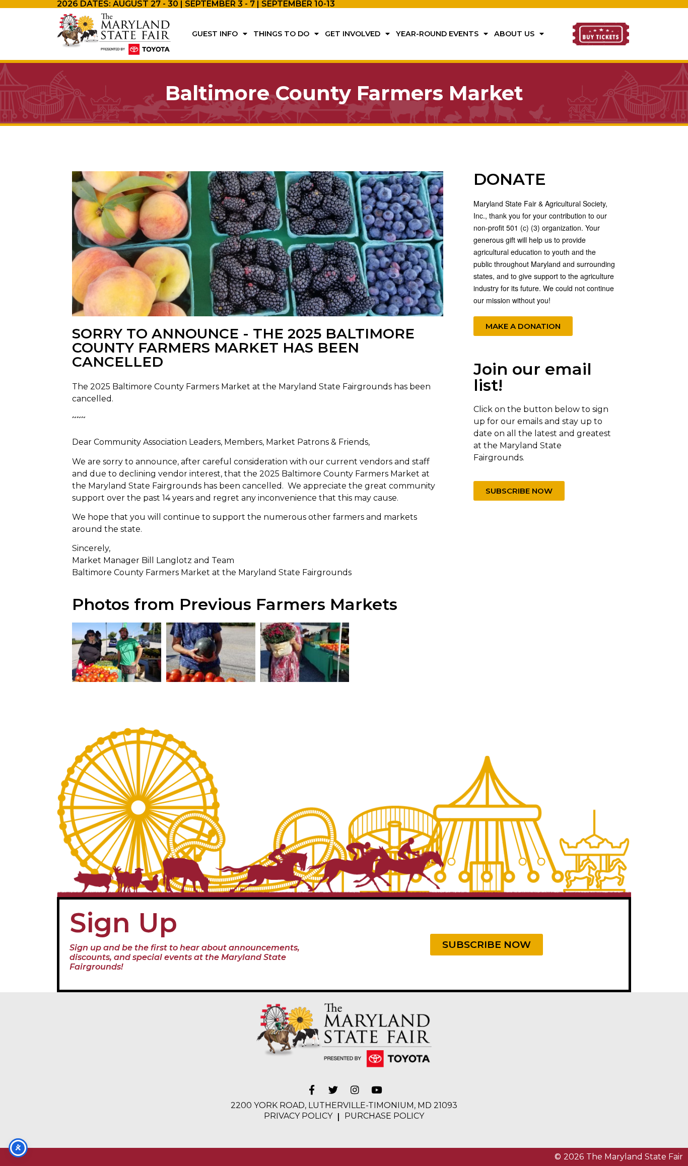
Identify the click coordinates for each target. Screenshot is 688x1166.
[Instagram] (355, 1089)
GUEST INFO (215, 33)
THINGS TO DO (281, 33)
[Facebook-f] (311, 1089)
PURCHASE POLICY (384, 1116)
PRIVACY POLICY (298, 1116)
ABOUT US (514, 33)
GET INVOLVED (352, 33)
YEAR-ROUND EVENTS (437, 33)
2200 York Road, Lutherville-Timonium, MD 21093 (344, 1105)
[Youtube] (376, 1089)
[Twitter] (333, 1089)
